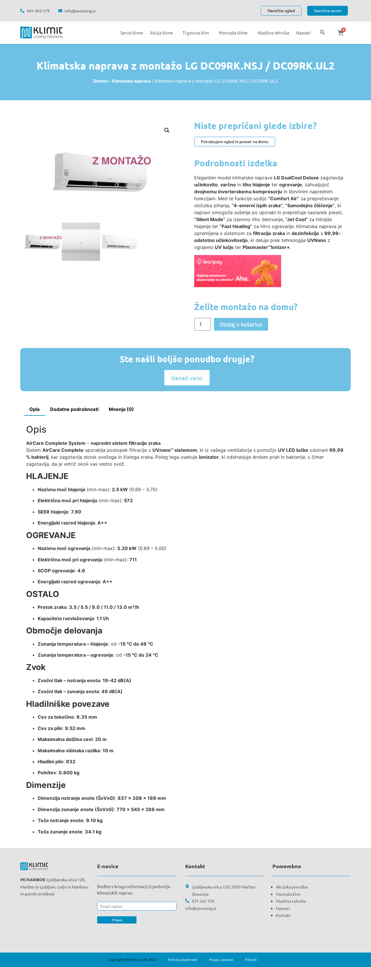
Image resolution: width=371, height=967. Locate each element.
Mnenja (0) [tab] (121, 409)
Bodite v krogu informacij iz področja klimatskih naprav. (133, 889)
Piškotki (251, 959)
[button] (167, 130)
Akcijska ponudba (292, 886)
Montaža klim (288, 894)
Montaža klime (233, 33)
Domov (100, 81)
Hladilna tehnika (273, 33)
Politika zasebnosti (182, 959)
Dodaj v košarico (241, 324)
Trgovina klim (196, 33)
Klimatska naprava (131, 81)
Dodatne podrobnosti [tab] (74, 409)
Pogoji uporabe (221, 959)
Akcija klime (161, 33)
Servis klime (131, 33)
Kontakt (283, 915)
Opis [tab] (34, 409)
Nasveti (303, 33)
